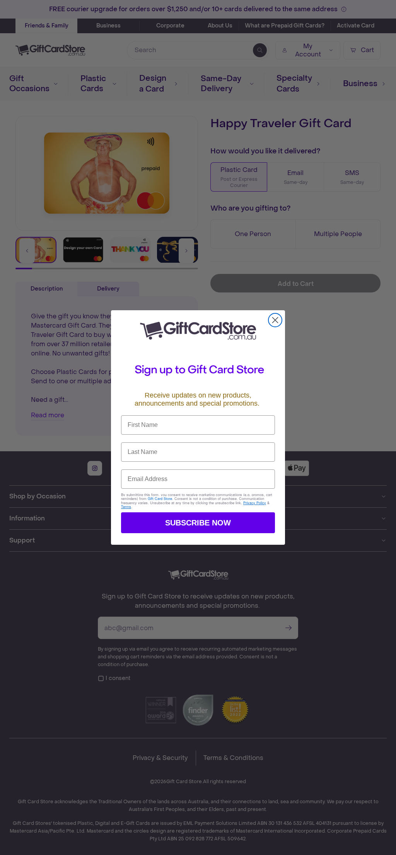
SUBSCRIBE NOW (198, 522)
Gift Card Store (160, 498)
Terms (126, 506)
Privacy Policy (254, 502)
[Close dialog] (275, 320)
